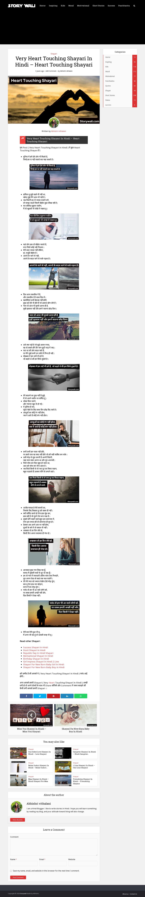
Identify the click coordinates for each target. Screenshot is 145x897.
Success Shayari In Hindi (35, 647)
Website (71, 859)
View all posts (18, 820)
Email (42, 859)
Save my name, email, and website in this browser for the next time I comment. (46, 870)
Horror (43, 5)
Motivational (83, 5)
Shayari (54, 54)
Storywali (23, 893)
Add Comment (51, 71)
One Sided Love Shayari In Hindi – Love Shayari (39, 753)
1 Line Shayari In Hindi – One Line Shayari (84, 766)
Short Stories (98, 5)
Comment (14, 837)
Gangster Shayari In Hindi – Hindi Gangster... (84, 753)
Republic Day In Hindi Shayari (38, 653)
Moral (71, 5)
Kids (63, 5)
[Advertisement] (72, 28)
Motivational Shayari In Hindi (38, 655)
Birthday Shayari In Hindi (36, 658)
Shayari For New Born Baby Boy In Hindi (43, 667)
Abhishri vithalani (66, 71)
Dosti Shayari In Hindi (34, 650)
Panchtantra (124, 5)
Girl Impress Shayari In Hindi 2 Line (41, 661)
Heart (52, 682)
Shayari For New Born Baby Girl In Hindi (43, 664)
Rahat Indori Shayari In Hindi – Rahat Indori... (38, 766)
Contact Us (133, 894)
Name (13, 859)
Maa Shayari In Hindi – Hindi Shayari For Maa (38, 780)
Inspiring (53, 5)
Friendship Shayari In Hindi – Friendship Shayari (82, 781)
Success (111, 5)
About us (125, 894)
